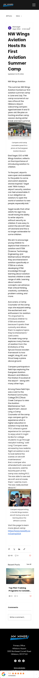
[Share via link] (24, 549)
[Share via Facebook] (9, 549)
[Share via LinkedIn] (19, 549)
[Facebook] (19, 661)
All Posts (9, 16)
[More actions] (30, 28)
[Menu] (34, 4)
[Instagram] (15, 661)
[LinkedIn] (23, 661)
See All (29, 564)
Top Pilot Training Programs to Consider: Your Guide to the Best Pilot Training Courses (20, 589)
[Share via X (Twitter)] (14, 549)
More (18, 16)
